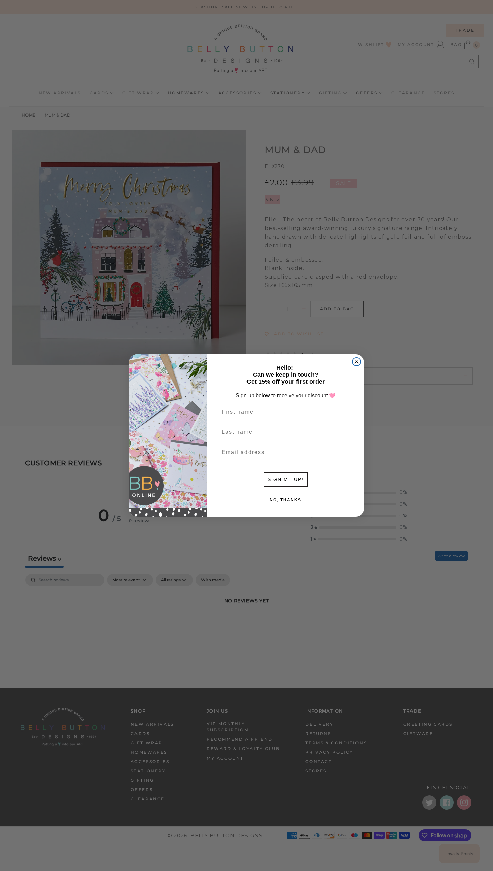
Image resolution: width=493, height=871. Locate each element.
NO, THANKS (286, 500)
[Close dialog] (356, 362)
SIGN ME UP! (286, 479)
